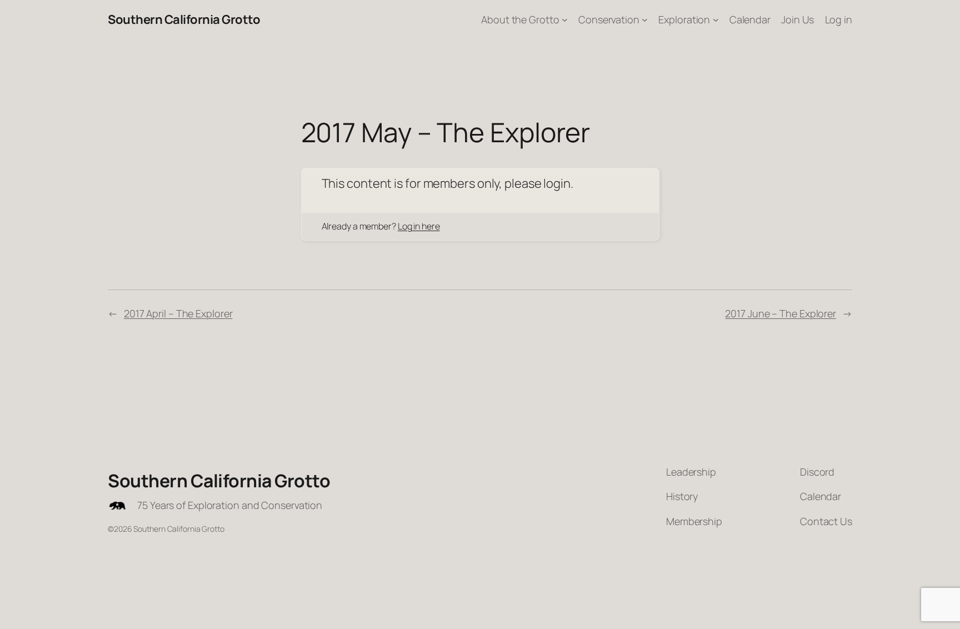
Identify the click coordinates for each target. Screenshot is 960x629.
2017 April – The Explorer (178, 313)
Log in (838, 19)
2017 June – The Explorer (780, 313)
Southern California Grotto (184, 19)
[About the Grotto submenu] (565, 20)
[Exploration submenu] (716, 20)
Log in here (419, 226)
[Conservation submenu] (645, 20)
